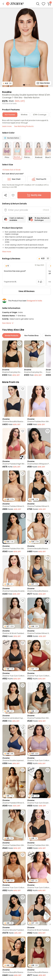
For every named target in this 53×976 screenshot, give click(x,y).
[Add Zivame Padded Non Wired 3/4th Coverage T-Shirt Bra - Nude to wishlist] (23, 516)
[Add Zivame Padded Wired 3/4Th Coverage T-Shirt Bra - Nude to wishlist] (23, 473)
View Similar (45, 83)
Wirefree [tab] (24, 114)
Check (46, 210)
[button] (3, 3)
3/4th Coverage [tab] (39, 114)
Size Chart (16, 179)
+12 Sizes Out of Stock (11, 170)
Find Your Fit (41, 179)
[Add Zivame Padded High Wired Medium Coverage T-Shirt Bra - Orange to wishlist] (23, 431)
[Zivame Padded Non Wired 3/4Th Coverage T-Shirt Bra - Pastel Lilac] (39, 401)
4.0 (7, 83)
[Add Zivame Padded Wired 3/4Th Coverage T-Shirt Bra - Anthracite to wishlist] (47, 473)
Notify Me (36, 195)
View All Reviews (26, 291)
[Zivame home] (15, 4)
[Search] (38, 4)
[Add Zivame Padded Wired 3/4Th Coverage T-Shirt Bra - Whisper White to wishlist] (47, 600)
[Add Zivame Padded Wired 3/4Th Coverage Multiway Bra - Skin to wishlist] (23, 770)
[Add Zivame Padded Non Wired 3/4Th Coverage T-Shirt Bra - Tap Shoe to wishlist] (47, 812)
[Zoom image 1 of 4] (26, 47)
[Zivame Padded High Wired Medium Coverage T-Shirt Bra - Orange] (14, 443)
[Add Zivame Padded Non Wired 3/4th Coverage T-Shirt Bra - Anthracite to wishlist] (47, 685)
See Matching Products (24, 126)
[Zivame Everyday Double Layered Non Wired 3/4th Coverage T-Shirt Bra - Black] (12, 353)
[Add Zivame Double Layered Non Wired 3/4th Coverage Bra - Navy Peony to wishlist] (23, 728)
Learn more (7, 126)
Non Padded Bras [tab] (31, 335)
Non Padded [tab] (10, 114)
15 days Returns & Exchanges (42, 219)
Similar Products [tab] (11, 335)
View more (6, 251)
